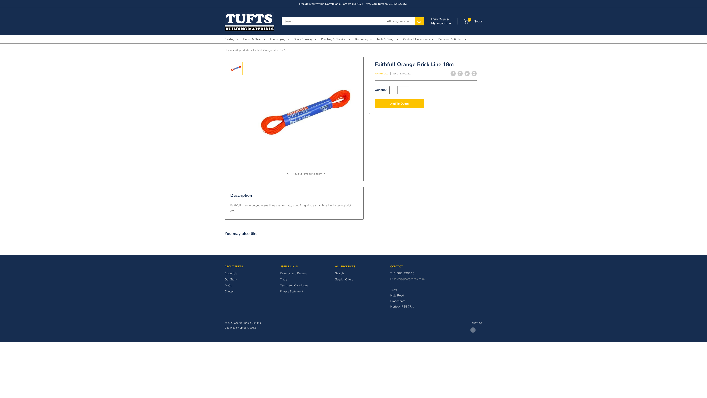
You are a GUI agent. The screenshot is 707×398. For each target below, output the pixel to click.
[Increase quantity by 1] (413, 90)
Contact (229, 291)
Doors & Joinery (303, 39)
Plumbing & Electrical (333, 39)
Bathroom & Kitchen (450, 39)
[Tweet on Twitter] (467, 73)
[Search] (419, 21)
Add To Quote (399, 104)
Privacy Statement (291, 291)
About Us (231, 273)
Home (228, 50)
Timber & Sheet (252, 39)
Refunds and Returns (293, 273)
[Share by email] (474, 73)
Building (229, 39)
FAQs (228, 285)
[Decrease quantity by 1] (393, 90)
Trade (283, 279)
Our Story (231, 279)
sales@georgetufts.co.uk (409, 279)
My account (439, 23)
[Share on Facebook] (453, 73)
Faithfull (381, 73)
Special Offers (344, 279)
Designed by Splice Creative (240, 327)
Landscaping (277, 39)
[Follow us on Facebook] (473, 330)
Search (339, 273)
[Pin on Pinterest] (460, 73)
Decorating (361, 39)
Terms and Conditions (294, 285)
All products (242, 50)
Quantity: (381, 90)
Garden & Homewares (416, 39)
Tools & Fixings (386, 39)
